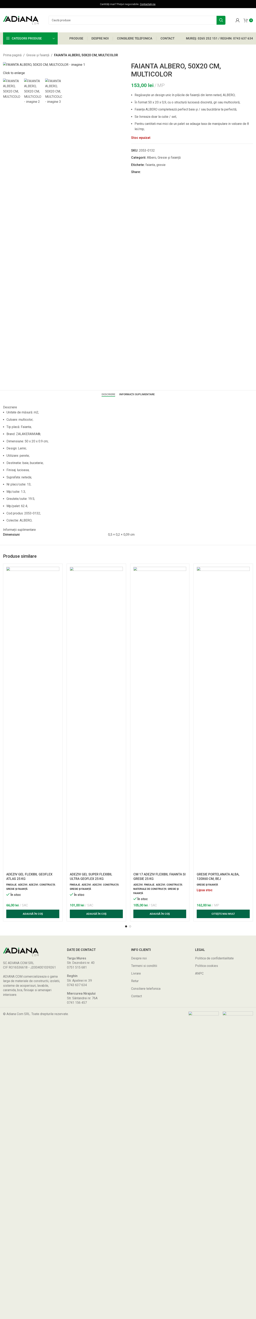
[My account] (238, 20)
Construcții (47, 884)
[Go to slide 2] (130, 926)
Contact (136, 996)
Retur (135, 981)
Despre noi (139, 958)
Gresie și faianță (37, 55)
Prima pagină (12, 55)
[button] (32, 914)
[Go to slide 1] (126, 926)
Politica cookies (206, 966)
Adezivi (22, 884)
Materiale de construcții (149, 889)
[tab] (108, 394)
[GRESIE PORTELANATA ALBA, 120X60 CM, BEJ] (223, 718)
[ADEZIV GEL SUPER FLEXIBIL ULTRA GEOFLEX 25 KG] (96, 718)
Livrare (136, 973)
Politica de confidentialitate (214, 958)
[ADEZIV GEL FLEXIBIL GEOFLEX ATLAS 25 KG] (32, 718)
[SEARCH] (221, 20)
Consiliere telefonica (145, 989)
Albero (151, 157)
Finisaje (11, 884)
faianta (150, 165)
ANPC (199, 973)
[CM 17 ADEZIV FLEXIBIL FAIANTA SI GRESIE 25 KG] (159, 718)
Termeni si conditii (144, 966)
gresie (161, 165)
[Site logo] (20, 20)
